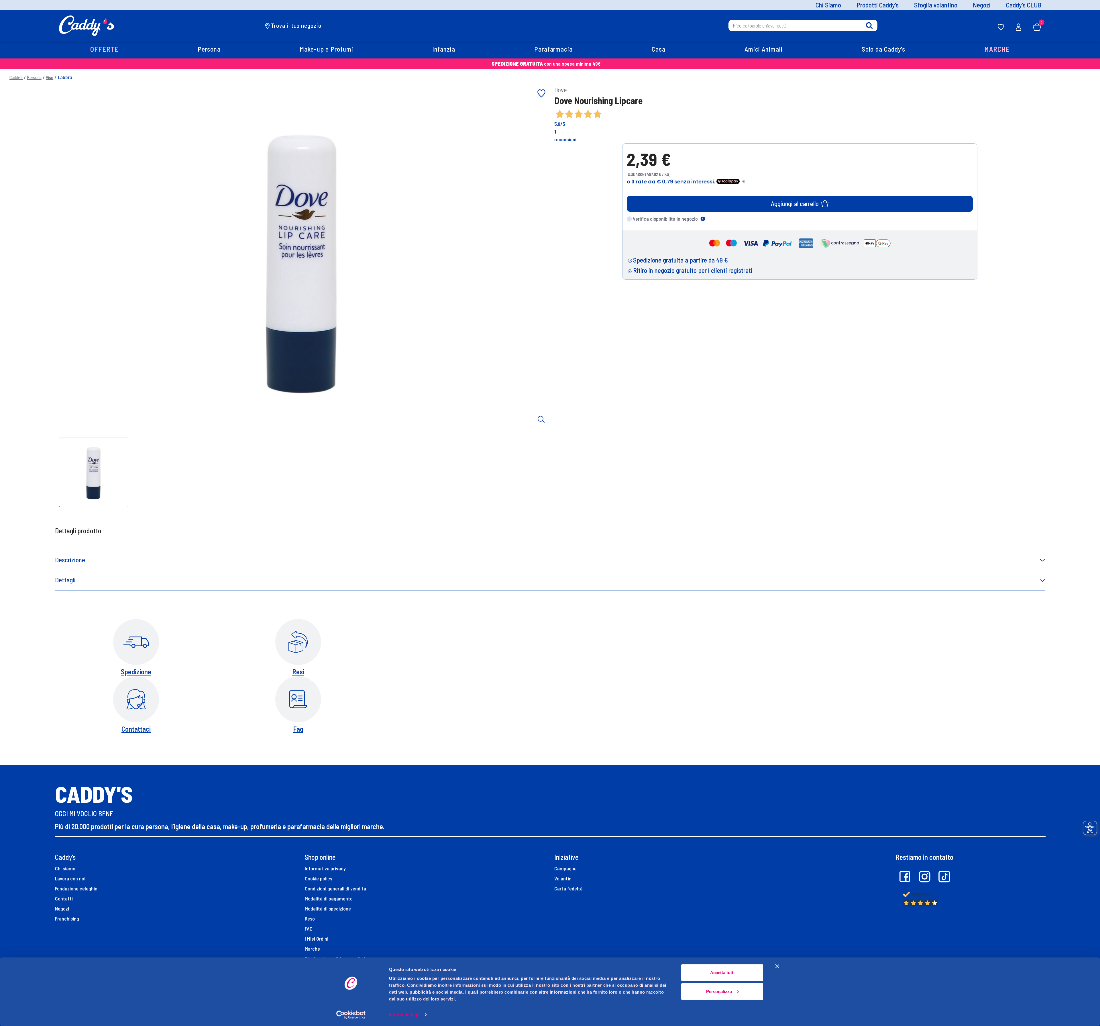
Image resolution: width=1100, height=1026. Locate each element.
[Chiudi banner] (777, 966)
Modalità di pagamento (329, 898)
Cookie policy (318, 878)
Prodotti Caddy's (878, 5)
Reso (310, 918)
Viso (49, 77)
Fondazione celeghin (76, 888)
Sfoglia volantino (935, 5)
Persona (34, 77)
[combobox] (803, 25)
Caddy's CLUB (1023, 5)
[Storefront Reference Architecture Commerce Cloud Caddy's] (86, 25)
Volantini (563, 878)
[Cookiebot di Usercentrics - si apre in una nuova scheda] (351, 1015)
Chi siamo (65, 868)
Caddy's (16, 77)
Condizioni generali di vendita (335, 888)
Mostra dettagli (404, 1014)
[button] (104, 50)
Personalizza (719, 991)
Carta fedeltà (568, 888)
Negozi (982, 5)
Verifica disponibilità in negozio (665, 219)
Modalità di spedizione (328, 908)
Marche (312, 948)
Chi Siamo (828, 5)
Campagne (565, 868)
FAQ (309, 928)
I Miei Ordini (316, 938)
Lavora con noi (70, 878)
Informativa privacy (325, 868)
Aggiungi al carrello (795, 203)
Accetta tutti (722, 972)
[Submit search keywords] (869, 25)
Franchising (67, 918)
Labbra (65, 77)
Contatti (64, 898)
